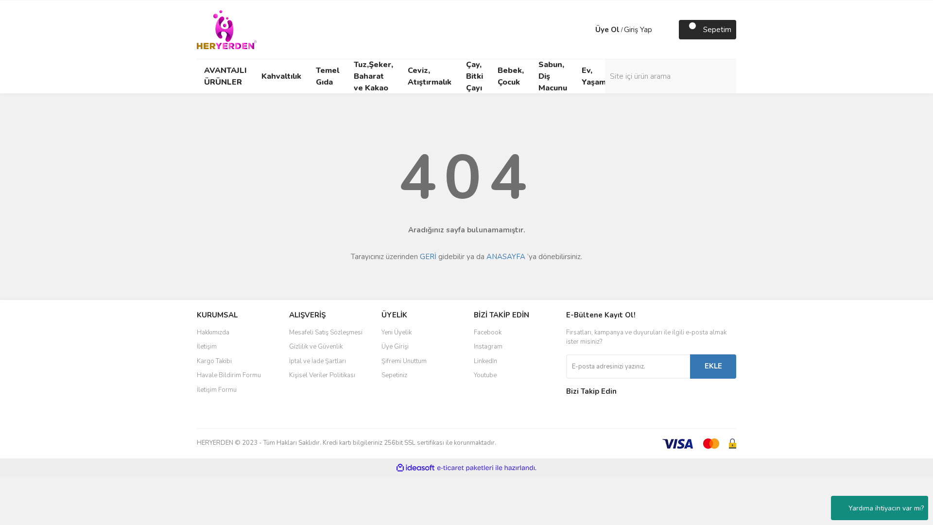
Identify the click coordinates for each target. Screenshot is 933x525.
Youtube (485, 375)
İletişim (207, 346)
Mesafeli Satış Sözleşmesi (326, 332)
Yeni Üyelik (396, 332)
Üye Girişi (395, 346)
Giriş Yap (638, 30)
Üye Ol (607, 30)
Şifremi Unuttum (404, 361)
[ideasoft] (415, 467)
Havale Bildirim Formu (229, 375)
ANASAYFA (505, 257)
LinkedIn (485, 361)
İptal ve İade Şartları (317, 361)
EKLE (713, 366)
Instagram (488, 346)
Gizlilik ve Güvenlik (316, 346)
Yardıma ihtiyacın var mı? (886, 508)
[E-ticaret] (465, 468)
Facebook (487, 332)
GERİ (428, 257)
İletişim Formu (217, 389)
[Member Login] (585, 29)
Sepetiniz (394, 375)
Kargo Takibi (214, 361)
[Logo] (227, 29)
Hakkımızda (213, 332)
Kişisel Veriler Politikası (322, 375)
